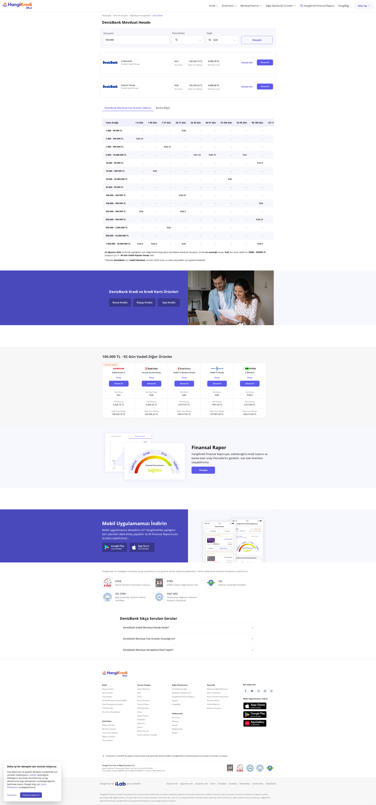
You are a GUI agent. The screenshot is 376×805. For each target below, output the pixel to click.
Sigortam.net (187, 783)
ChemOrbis (259, 783)
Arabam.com (202, 783)
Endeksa (234, 783)
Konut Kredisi (120, 302)
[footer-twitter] (258, 691)
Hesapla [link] (203, 470)
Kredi (212, 5)
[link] (364, 5)
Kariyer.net (173, 783)
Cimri (214, 783)
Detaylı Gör (247, 62)
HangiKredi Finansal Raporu (319, 5)
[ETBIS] (230, 768)
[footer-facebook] (245, 691)
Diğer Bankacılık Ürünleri (279, 5)
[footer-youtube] (252, 691)
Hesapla (257, 40)
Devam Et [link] (119, 383)
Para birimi (178, 33)
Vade (209, 33)
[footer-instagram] (265, 691)
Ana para (108, 33)
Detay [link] (118, 377)
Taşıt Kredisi (168, 302)
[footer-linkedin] (271, 691)
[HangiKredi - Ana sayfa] (17, 5)
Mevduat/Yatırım (249, 5)
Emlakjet (223, 783)
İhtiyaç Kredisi (144, 302)
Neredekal (246, 783)
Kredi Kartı (228, 5)
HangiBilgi (343, 5)
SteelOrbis (271, 783)
